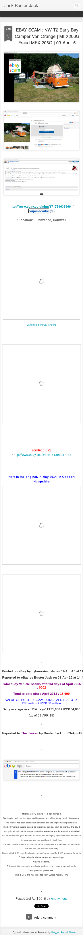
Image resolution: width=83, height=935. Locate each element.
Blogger (55, 932)
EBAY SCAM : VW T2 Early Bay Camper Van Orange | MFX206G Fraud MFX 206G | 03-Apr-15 (47, 36)
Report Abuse (68, 932)
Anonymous (59, 898)
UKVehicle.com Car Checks (41, 324)
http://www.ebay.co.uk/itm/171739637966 (40, 206)
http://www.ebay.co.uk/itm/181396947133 (42, 454)
